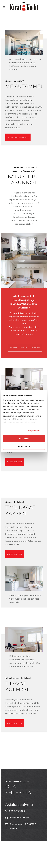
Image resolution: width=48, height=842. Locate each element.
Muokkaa (22, 446)
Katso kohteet (14, 462)
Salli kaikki (24, 439)
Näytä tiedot (33, 430)
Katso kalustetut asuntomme (25, 348)
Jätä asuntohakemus (18, 137)
